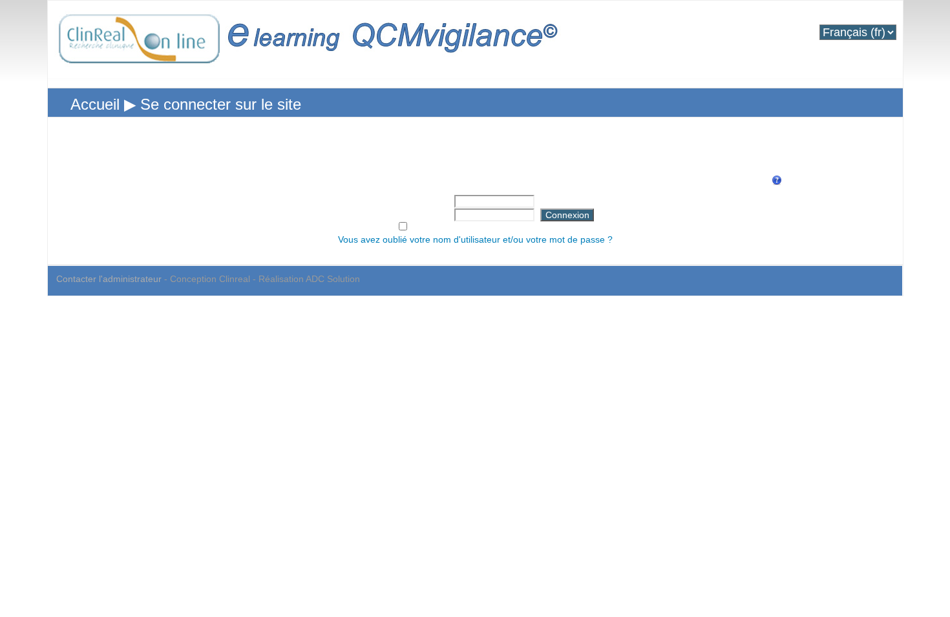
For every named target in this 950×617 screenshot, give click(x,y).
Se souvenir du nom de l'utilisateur (484, 227)
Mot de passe (415, 213)
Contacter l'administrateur (109, 279)
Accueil (95, 104)
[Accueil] (311, 45)
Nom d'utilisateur (409, 200)
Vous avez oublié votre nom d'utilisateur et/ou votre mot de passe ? (475, 239)
